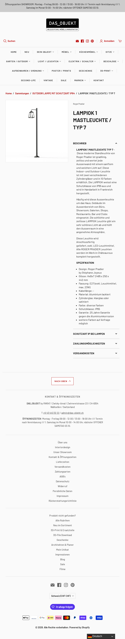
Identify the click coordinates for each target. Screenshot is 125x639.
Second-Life (28, 80)
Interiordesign (62, 447)
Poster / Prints (61, 70)
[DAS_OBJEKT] (62, 24)
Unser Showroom (62, 452)
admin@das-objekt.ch (72, 413)
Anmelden (109, 41)
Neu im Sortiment (62, 525)
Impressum (62, 495)
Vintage (48, 80)
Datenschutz (62, 481)
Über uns (62, 442)
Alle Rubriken (63, 520)
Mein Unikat (62, 549)
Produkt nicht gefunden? (62, 515)
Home (14, 52)
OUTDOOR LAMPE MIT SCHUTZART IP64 (53, 93)
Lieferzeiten (62, 461)
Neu (27, 52)
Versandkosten (62, 466)
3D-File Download (62, 535)
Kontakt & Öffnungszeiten (62, 456)
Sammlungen (22, 93)
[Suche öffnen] (5, 41)
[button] (96, 143)
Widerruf (62, 486)
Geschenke (85, 70)
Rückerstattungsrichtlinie (62, 500)
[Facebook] (82, 41)
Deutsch (97, 636)
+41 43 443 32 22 (51, 413)
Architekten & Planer (62, 544)
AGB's (62, 476)
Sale (64, 80)
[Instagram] (87, 41)
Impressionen (62, 554)
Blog (62, 559)
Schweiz (60, 596)
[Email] (77, 41)
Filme (62, 569)
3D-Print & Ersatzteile (62, 530)
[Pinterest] (92, 41)
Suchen (11, 41)
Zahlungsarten (62, 471)
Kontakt (99, 80)
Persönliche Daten (62, 491)
